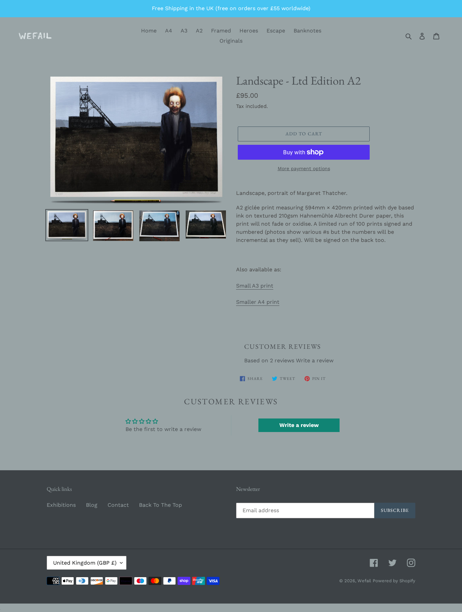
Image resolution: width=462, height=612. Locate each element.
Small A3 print (254, 285)
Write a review (314, 360)
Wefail (364, 580)
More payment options (304, 168)
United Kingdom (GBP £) (85, 563)
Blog (91, 505)
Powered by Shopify (394, 580)
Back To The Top (160, 505)
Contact (118, 505)
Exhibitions (61, 505)
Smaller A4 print (257, 302)
